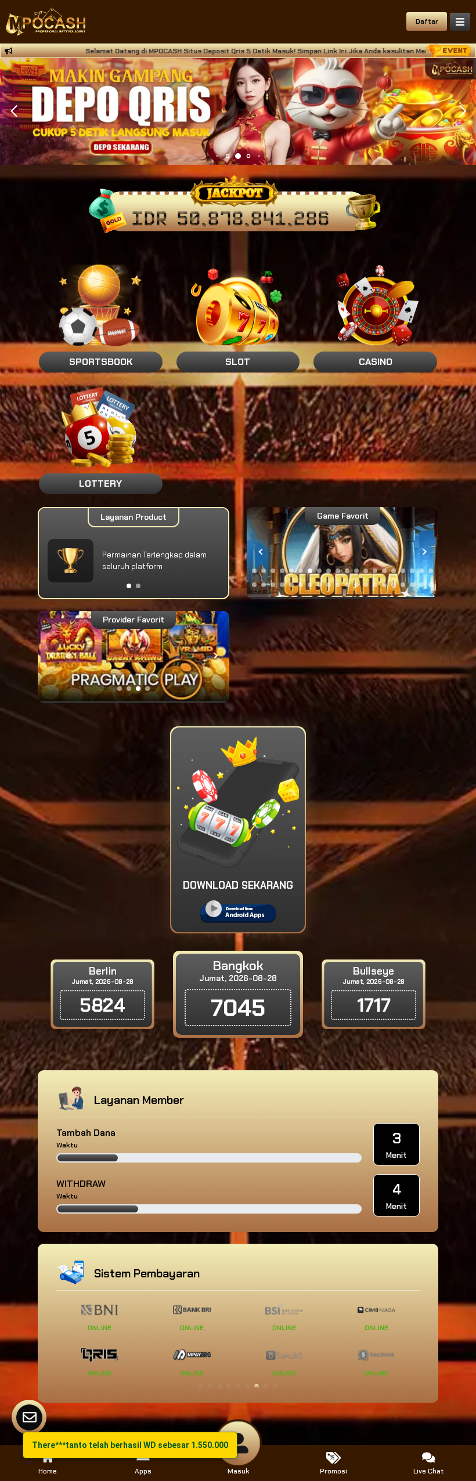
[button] (462, 111)
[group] (342, 552)
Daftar (427, 21)
